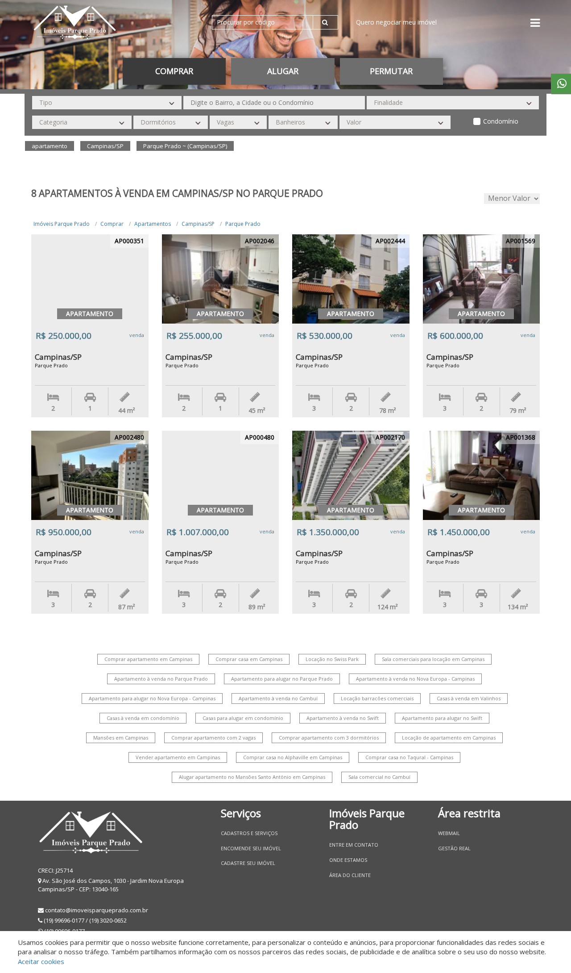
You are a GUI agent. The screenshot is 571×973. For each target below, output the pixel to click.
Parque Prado (243, 224)
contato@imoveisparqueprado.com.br (96, 910)
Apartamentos (152, 224)
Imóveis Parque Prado (61, 224)
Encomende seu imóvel (251, 848)
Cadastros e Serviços (249, 833)
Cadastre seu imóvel (248, 863)
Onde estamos (348, 860)
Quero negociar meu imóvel (396, 22)
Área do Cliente (350, 875)
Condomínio (500, 121)
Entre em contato (353, 844)
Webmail (449, 833)
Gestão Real (454, 848)
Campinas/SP (198, 224)
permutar (391, 71)
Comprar (112, 224)
